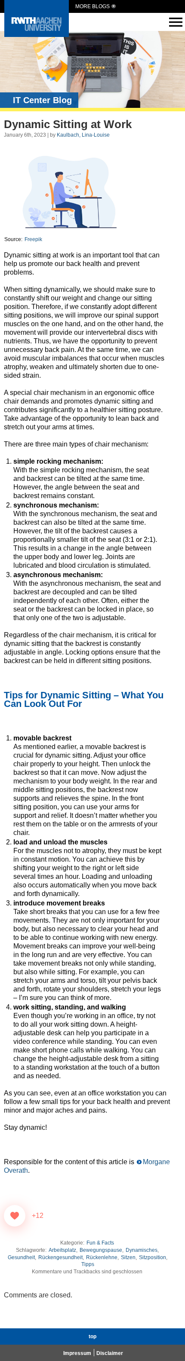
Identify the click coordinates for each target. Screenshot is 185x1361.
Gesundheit (21, 1257)
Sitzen (128, 1257)
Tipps (87, 1264)
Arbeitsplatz (62, 1250)
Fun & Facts (100, 1243)
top (92, 1336)
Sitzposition (152, 1257)
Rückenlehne (101, 1257)
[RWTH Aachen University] (36, 34)
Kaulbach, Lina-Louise (83, 135)
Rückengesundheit (60, 1257)
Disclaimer (109, 1353)
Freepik (32, 239)
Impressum (77, 1353)
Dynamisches (141, 1250)
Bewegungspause (101, 1250)
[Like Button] (14, 1215)
